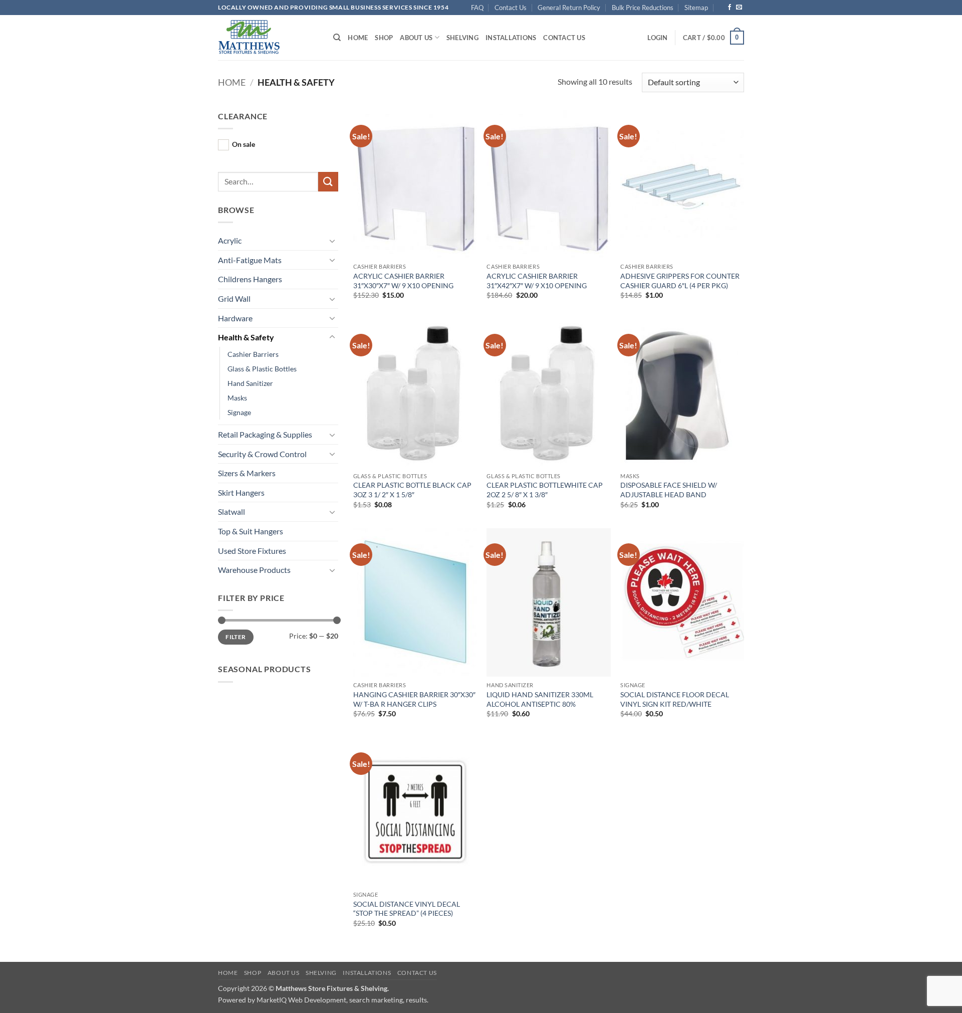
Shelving (462, 38)
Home (358, 38)
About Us (416, 38)
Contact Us (511, 8)
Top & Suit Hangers (250, 531)
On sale (243, 144)
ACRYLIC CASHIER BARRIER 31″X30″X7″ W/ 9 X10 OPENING (403, 281)
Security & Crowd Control (262, 454)
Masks (237, 397)
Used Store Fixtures (252, 550)
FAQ (477, 8)
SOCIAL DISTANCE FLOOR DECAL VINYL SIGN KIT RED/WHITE (674, 699)
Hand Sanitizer (250, 383)
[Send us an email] (739, 7)
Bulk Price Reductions (642, 8)
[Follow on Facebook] (730, 7)
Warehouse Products (254, 569)
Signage (239, 412)
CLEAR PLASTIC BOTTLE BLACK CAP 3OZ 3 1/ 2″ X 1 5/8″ (412, 490)
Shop (384, 38)
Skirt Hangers (241, 492)
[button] (657, 38)
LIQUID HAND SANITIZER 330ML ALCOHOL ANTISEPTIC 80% (540, 699)
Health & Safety (246, 337)
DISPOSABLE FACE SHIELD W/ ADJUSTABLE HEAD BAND (668, 490)
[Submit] (328, 181)
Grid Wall (234, 298)
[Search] (337, 37)
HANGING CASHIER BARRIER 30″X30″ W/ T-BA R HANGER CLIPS (414, 699)
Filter (235, 637)
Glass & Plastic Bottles (262, 368)
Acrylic (230, 240)
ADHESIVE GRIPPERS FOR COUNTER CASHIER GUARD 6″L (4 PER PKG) (680, 281)
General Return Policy (569, 8)
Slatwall (231, 511)
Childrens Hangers (250, 279)
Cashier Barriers (253, 354)
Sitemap (696, 8)
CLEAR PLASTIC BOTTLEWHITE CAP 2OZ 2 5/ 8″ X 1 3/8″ (545, 490)
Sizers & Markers (247, 473)
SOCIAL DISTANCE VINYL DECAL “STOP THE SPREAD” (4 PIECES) (406, 909)
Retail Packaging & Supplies (265, 434)
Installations (511, 38)
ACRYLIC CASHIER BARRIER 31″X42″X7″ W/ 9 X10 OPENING (537, 281)
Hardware (235, 318)
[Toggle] (332, 241)
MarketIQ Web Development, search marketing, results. (342, 999)
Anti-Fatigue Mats (250, 260)
